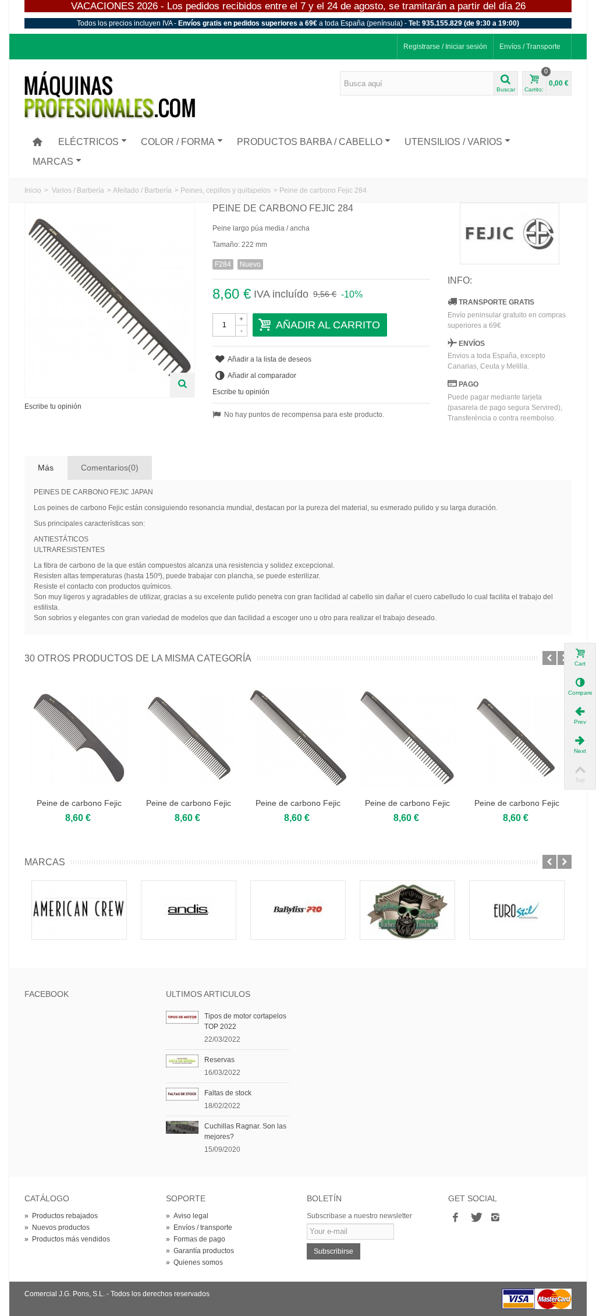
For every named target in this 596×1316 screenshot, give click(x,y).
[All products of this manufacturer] (510, 233)
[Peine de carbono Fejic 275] (407, 738)
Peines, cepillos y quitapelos (225, 190)
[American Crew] (79, 910)
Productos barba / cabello (309, 142)
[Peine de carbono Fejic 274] (298, 738)
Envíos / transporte (199, 1227)
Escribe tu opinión (52, 406)
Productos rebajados (61, 1216)
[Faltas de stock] (182, 1093)
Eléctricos (88, 142)
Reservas (219, 1060)
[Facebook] (455, 1218)
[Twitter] (475, 1218)
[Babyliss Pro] (298, 910)
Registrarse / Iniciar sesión (445, 47)
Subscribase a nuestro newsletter (359, 1216)
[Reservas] (182, 1060)
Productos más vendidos (67, 1239)
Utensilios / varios (453, 142)
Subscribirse (333, 1251)
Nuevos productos (57, 1227)
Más (46, 467)
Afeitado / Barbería (142, 190)
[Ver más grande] (182, 385)
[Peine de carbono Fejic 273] (188, 738)
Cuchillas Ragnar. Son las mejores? (245, 1131)
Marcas (53, 162)
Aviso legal (187, 1216)
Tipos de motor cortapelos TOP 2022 (245, 1021)
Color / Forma (178, 142)
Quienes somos (194, 1262)
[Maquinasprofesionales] (109, 95)
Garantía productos (200, 1251)
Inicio (32, 190)
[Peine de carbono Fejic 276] (517, 738)
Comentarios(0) (110, 467)
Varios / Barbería (78, 190)
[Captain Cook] (407, 910)
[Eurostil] (517, 910)
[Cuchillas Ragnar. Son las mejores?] (182, 1127)
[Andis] (188, 910)
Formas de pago (195, 1239)
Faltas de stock (227, 1093)
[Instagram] (495, 1218)
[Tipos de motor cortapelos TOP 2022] (182, 1017)
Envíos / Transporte (529, 47)
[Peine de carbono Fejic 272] (79, 738)
